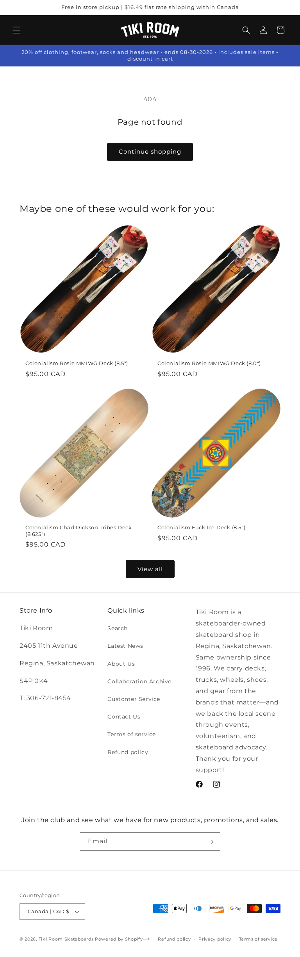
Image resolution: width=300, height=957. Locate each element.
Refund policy (127, 752)
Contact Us (123, 716)
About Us (121, 663)
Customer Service (133, 699)
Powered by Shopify (119, 939)
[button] (16, 30)
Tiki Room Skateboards (66, 939)
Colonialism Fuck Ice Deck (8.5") (201, 527)
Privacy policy (214, 939)
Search (117, 628)
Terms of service (131, 734)
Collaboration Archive (139, 681)
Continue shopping (150, 151)
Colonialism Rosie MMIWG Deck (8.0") (209, 363)
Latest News (125, 645)
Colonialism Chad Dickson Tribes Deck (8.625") (78, 530)
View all (150, 569)
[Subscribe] (210, 841)
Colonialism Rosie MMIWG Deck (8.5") (76, 363)
